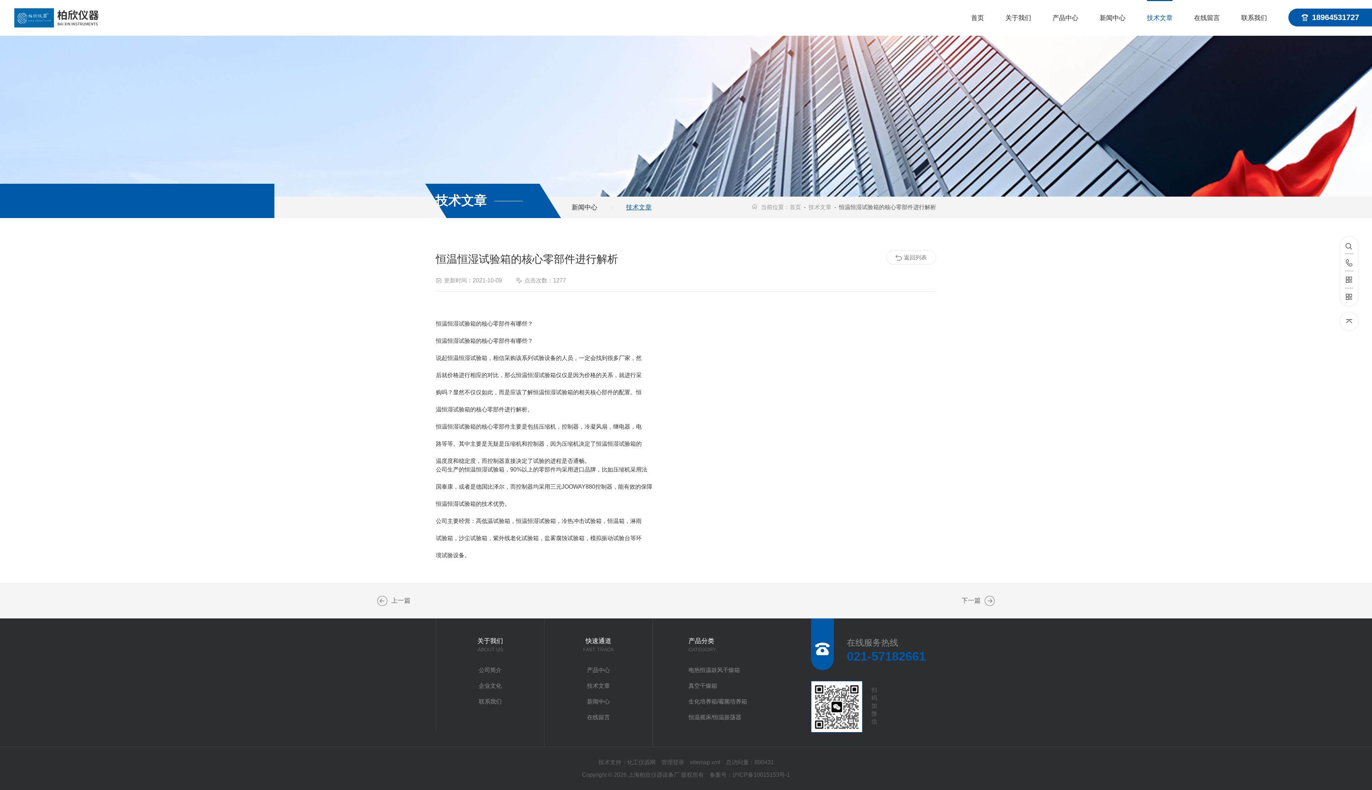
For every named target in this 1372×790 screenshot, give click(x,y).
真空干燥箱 (703, 686)
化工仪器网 (641, 762)
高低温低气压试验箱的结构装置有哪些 (382, 601)
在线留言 (1207, 17)
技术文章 (1160, 17)
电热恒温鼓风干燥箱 (714, 670)
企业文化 (490, 686)
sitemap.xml (705, 762)
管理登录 (672, 762)
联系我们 (1254, 17)
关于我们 (1018, 17)
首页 (977, 17)
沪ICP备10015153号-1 (761, 775)
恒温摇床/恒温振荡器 (715, 717)
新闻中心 (1112, 17)
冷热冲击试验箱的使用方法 (989, 601)
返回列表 (915, 258)
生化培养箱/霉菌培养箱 (718, 701)
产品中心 (1065, 17)
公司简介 (490, 670)
